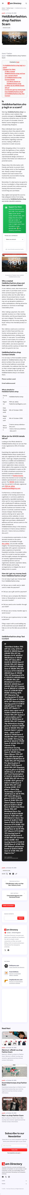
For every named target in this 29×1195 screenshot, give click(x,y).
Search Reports (9, 913)
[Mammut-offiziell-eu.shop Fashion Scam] (14, 1038)
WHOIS (11, 482)
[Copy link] (16, 873)
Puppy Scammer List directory (16, 967)
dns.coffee (5, 544)
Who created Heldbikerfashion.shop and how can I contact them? (15, 73)
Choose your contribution (11, 235)
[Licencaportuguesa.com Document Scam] (14, 895)
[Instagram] (9, 1176)
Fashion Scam (9, 8)
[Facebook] (8, 950)
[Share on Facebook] (10, 873)
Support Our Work (9, 69)
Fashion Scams (18, 476)
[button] (3, 3)
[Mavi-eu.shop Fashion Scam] (14, 1104)
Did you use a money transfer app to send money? (14, 612)
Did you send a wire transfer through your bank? (14, 606)
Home (3, 8)
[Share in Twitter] (7, 873)
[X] (5, 950)
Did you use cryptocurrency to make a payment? (14, 618)
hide (17, 62)
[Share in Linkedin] (13, 873)
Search (21, 918)
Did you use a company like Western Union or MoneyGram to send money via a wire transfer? (14, 598)
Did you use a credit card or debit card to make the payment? (13, 586)
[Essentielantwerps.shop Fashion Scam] (14, 1071)
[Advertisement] (14, 1005)
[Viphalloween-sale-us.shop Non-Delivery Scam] (14, 883)
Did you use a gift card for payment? (15, 592)
